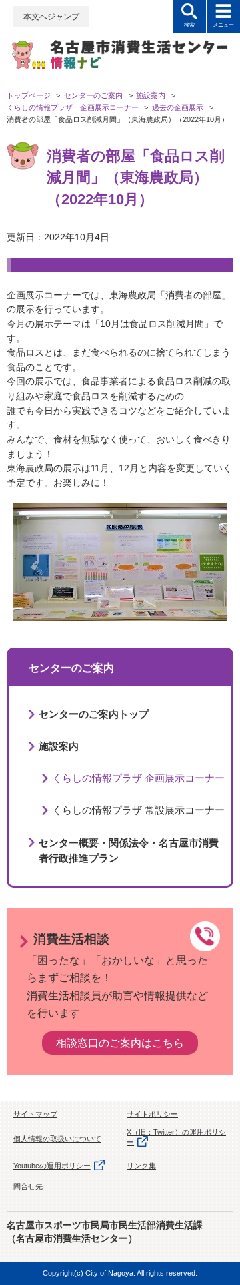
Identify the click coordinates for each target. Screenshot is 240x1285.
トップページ (29, 95)
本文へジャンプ (51, 16)
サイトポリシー (152, 1114)
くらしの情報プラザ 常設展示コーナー (138, 810)
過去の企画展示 (177, 107)
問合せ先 (28, 1186)
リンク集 (141, 1166)
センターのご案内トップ (94, 714)
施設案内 (150, 95)
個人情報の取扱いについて (57, 1139)
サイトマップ (35, 1114)
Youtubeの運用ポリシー (52, 1166)
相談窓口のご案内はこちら (120, 1043)
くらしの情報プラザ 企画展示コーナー (73, 107)
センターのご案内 (93, 95)
